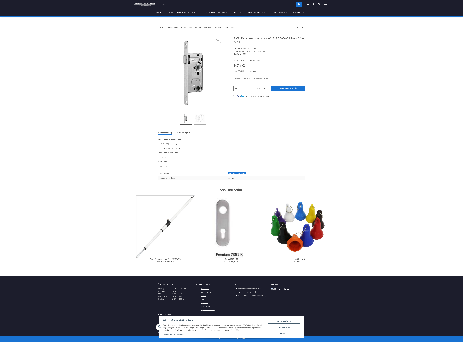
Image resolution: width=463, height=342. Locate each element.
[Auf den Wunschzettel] (224, 41)
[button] (308, 4)
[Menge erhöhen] (264, 88)
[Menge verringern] (236, 88)
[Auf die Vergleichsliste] (218, 41)
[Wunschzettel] (313, 4)
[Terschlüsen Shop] (144, 4)
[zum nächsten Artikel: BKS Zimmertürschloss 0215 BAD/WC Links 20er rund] (302, 27)
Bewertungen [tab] (183, 133)
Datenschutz (179, 335)
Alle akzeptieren (284, 321)
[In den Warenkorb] (160, 35)
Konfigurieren (284, 327)
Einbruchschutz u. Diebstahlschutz (256, 51)
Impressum (167, 335)
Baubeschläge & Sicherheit (237, 173)
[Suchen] (299, 4)
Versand (253, 71)
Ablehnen (284, 333)
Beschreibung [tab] (165, 133)
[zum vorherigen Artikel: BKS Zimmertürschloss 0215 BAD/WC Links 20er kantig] (297, 27)
